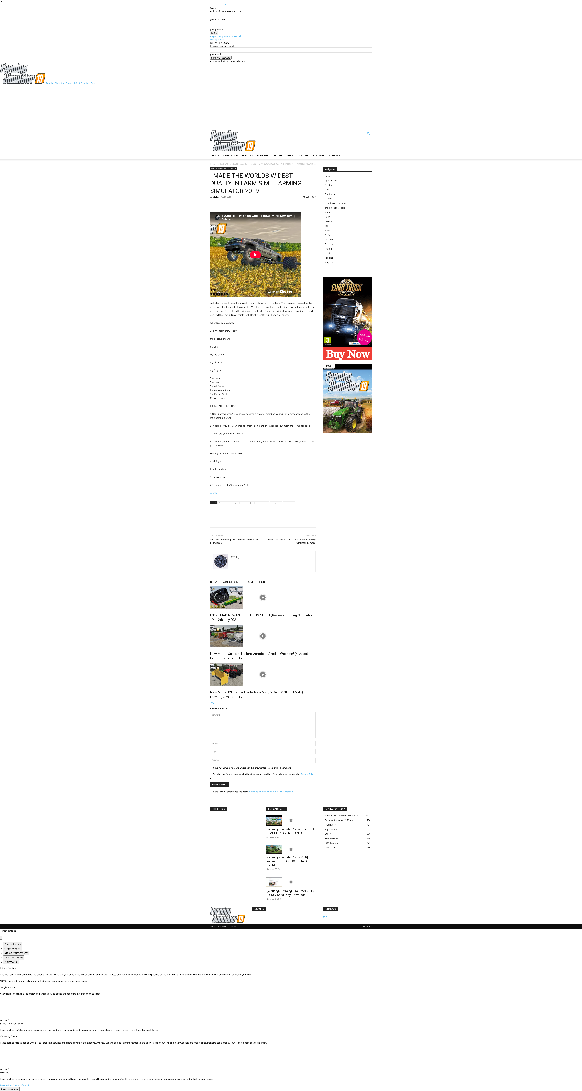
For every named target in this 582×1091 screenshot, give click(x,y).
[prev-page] (211, 703)
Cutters (303, 155)
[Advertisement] (291, 107)
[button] (368, 134)
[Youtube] (325, 916)
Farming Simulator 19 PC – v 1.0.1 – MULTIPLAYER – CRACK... (290, 831)
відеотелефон (247, 503)
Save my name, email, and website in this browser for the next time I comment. (252, 768)
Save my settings (9, 1089)
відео (236, 503)
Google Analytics (12, 948)
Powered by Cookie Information (15, 1085)
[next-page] (213, 703)
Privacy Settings (12, 944)
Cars (327, 189)
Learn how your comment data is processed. (271, 791)
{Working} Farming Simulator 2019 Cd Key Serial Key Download (290, 893)
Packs (327, 230)
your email (215, 54)
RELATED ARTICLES (223, 582)
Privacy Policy (217, 39)
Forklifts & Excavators (335, 203)
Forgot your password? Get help (226, 36)
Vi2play (216, 197)
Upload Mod (230, 155)
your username (218, 19)
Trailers (277, 155)
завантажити (262, 503)
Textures (329, 239)
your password (217, 29)
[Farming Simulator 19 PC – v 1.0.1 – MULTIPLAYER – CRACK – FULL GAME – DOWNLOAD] (291, 820)
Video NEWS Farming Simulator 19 (232, 164)
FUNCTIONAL (11, 962)
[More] (227, 204)
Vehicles (329, 257)
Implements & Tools (335, 207)
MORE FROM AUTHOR (250, 582)
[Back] (226, 4)
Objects (328, 221)
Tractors (247, 155)
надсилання (289, 503)
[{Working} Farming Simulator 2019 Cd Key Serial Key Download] (291, 882)
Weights (329, 262)
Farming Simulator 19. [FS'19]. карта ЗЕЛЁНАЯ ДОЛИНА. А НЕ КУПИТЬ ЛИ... (289, 861)
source (213, 492)
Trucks (291, 155)
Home (215, 155)
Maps (327, 212)
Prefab (328, 235)
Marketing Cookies (13, 957)
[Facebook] (213, 204)
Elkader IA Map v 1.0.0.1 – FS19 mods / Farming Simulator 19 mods (292, 541)
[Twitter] (220, 204)
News (327, 216)
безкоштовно (224, 503)
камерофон (276, 503)
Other (328, 226)
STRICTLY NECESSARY (16, 953)
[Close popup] (1, 938)
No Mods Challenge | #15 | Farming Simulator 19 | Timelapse (234, 541)
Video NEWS (335, 155)
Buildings (318, 155)
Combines (262, 155)
